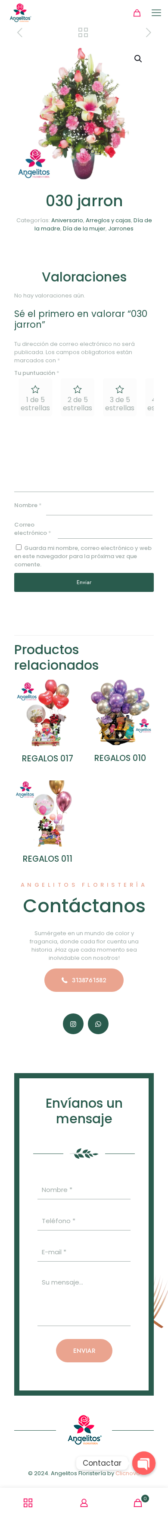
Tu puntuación (36, 373)
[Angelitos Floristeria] (20, 13)
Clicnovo (127, 1473)
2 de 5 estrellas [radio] (77, 404)
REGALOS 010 (120, 758)
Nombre (28, 505)
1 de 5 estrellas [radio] (35, 404)
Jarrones (121, 228)
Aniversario (67, 220)
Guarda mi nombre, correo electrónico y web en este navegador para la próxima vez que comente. (83, 556)
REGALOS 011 (47, 859)
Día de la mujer (84, 228)
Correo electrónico (32, 529)
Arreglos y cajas (108, 220)
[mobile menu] (156, 13)
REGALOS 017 (47, 758)
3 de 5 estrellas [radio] (119, 404)
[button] (138, 58)
